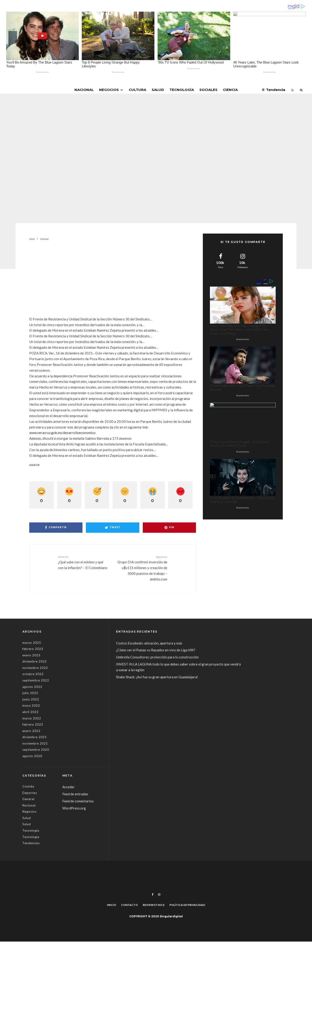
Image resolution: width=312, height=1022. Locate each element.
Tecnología (181, 90)
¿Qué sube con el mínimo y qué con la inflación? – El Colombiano (82, 562)
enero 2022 (31, 731)
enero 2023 (31, 655)
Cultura (137, 90)
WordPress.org (74, 808)
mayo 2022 (31, 705)
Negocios (109, 90)
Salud (158, 90)
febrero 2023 (32, 649)
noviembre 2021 (35, 743)
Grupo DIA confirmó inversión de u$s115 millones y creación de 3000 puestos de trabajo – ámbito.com (142, 568)
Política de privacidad (187, 905)
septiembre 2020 (35, 749)
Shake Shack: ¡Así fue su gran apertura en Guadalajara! (157, 677)
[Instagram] (159, 894)
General (124, 133)
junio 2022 (30, 699)
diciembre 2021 (34, 737)
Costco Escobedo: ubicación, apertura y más (149, 643)
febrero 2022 (32, 724)
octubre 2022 (33, 674)
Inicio (111, 905)
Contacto (129, 905)
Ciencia (230, 90)
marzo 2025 (31, 642)
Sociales (208, 90)
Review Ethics (153, 905)
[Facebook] (153, 894)
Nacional (84, 90)
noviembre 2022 (35, 668)
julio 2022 (30, 693)
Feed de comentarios (78, 801)
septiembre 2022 (35, 680)
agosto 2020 (32, 756)
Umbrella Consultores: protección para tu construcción (157, 657)
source (34, 465)
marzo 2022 (31, 718)
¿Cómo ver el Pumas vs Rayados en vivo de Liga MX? (156, 650)
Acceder (68, 787)
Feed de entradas (75, 794)
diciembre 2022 (34, 661)
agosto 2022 (32, 687)
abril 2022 (30, 712)
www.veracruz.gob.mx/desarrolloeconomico (62, 433)
